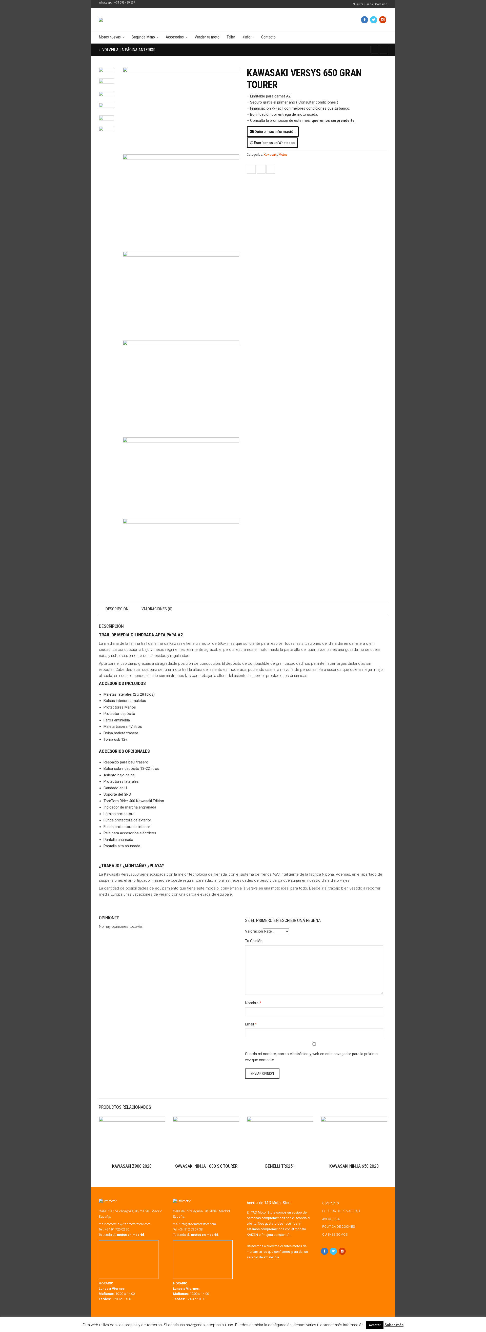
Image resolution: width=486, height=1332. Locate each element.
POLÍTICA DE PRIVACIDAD (341, 1211)
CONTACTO (330, 1203)
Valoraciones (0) (156, 609)
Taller (231, 37)
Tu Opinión (253, 941)
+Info (246, 37)
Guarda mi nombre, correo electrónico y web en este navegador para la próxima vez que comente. (311, 1057)
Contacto (381, 4)
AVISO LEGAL (331, 1219)
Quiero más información (274, 132)
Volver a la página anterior (128, 49)
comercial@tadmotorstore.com (128, 1224)
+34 (190, 1229)
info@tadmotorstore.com (198, 1224)
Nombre (251, 1003)
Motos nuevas (110, 37)
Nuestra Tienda (363, 4)
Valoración (254, 931)
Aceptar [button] (374, 1325)
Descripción (116, 609)
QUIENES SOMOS (335, 1234)
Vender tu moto (207, 37)
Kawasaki (270, 154)
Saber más (393, 1325)
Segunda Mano (143, 37)
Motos (283, 154)
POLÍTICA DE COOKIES (338, 1226)
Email (249, 1024)
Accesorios (175, 37)
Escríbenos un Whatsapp (274, 143)
